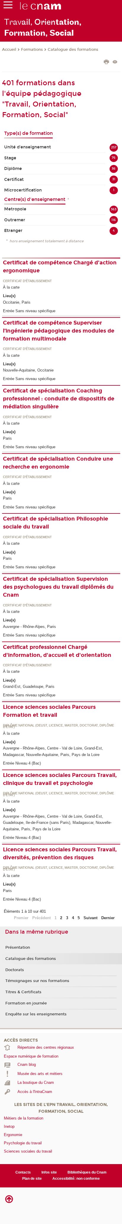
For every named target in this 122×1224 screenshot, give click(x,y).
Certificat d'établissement (27, 281)
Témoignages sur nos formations (37, 980)
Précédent (41, 918)
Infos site (49, 1172)
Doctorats (14, 970)
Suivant (90, 918)
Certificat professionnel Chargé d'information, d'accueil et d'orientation (57, 651)
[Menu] (8, 6)
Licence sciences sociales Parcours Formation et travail (49, 711)
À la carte (11, 287)
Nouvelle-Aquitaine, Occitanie (28, 370)
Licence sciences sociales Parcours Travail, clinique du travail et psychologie (60, 779)
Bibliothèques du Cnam (87, 1172)
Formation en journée (26, 1003)
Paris (7, 438)
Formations (32, 49)
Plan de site (32, 1178)
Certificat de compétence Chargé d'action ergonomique (60, 266)
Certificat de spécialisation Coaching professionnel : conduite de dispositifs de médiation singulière (58, 398)
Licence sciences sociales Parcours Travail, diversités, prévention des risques (60, 853)
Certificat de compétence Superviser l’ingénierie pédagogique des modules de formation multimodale (58, 331)
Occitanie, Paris (16, 302)
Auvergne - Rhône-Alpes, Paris (29, 626)
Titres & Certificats (23, 992)
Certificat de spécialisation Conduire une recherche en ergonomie (58, 463)
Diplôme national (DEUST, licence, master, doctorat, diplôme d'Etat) (58, 726)
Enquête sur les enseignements (36, 1014)
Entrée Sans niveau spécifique (29, 311)
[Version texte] (115, 62)
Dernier (108, 918)
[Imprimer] (106, 63)
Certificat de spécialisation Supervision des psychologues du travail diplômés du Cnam (58, 587)
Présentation (17, 947)
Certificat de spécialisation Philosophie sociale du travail (55, 523)
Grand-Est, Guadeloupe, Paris (28, 686)
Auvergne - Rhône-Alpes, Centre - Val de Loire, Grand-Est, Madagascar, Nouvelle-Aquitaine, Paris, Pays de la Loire (53, 751)
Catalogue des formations (73, 49)
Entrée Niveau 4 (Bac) (22, 763)
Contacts (23, 1172)
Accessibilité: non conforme (76, 1178)
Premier (21, 918)
